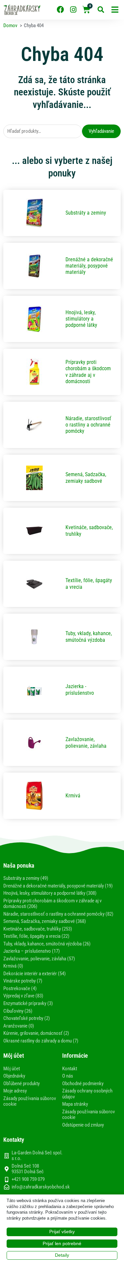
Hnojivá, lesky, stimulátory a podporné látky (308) (50, 893)
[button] (115, 10)
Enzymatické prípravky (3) (28, 1003)
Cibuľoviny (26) (17, 1011)
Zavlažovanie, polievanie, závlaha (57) (39, 959)
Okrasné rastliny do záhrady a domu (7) (40, 1041)
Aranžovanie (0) (18, 1026)
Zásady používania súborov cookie (29, 1101)
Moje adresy (15, 1091)
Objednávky (14, 1076)
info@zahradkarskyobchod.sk (41, 1187)
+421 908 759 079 (28, 1179)
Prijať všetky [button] (62, 1231)
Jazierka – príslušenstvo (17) (31, 951)
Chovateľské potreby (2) (26, 1018)
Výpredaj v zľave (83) (23, 996)
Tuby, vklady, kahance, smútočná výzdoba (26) (47, 944)
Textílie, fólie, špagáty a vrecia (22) (36, 936)
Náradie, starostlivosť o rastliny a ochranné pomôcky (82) (58, 914)
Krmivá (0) (13, 966)
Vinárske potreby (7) (22, 981)
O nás (67, 1076)
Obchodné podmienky (82, 1083)
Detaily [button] (62, 1255)
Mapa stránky (75, 1104)
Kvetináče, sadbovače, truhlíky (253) (37, 929)
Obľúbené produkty (21, 1083)
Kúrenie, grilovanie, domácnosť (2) (36, 1033)
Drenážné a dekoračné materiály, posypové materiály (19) (58, 886)
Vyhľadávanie (101, 131)
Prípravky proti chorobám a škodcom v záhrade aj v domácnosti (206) (52, 904)
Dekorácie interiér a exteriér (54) (34, 974)
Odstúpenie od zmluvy (83, 1125)
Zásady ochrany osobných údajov (87, 1094)
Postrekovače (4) (20, 988)
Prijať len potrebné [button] (62, 1243)
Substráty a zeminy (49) (25, 878)
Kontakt (69, 1069)
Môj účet (11, 1069)
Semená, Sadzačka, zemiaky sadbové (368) (44, 921)
